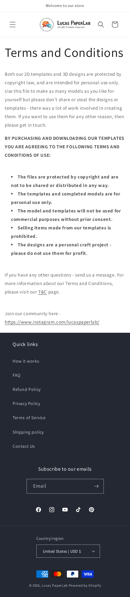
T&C (42, 292)
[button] (13, 24)
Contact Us (24, 446)
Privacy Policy (26, 403)
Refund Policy (27, 389)
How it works (26, 361)
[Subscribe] (96, 486)
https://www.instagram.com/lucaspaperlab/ (52, 322)
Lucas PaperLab (55, 585)
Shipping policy (28, 432)
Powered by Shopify (85, 585)
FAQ (17, 375)
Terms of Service (29, 417)
